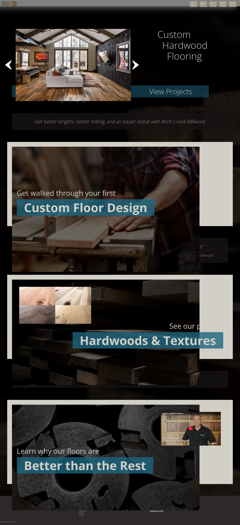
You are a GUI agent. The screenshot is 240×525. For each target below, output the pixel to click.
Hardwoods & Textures (148, 340)
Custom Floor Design (85, 207)
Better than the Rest (85, 465)
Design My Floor (203, 4)
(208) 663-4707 (156, 511)
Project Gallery (192, 4)
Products (212, 3)
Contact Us (232, 3)
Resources (222, 3)
